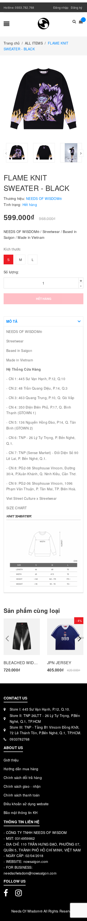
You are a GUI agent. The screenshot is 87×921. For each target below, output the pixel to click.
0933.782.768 (24, 7)
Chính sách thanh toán (22, 795)
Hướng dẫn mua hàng (21, 768)
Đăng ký (76, 7)
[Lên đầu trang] (77, 906)
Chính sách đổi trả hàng (23, 777)
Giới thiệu (11, 760)
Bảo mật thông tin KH (20, 812)
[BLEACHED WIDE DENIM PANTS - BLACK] (22, 636)
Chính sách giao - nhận (22, 786)
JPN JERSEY (59, 662)
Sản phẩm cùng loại (32, 611)
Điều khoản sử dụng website (26, 803)
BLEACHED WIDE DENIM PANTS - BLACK (22, 662)
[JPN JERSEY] (65, 636)
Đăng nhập (60, 7)
